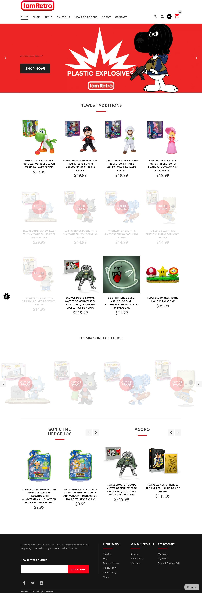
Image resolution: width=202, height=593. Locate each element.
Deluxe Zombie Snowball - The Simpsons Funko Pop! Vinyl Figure (39, 234)
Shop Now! (35, 68)
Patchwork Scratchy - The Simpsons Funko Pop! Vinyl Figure (80, 234)
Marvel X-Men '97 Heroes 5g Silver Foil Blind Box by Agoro (163, 488)
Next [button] (199, 384)
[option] (25, 383)
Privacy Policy (109, 567)
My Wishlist (163, 558)
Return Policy (137, 558)
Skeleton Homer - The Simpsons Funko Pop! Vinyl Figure (39, 301)
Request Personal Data (169, 563)
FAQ (105, 558)
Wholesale (136, 563)
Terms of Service (111, 563)
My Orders (163, 553)
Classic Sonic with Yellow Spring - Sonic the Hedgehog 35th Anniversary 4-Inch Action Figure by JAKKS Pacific (39, 496)
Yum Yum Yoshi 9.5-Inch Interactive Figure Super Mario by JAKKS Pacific (39, 164)
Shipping (135, 553)
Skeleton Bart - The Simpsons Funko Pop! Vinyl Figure (163, 234)
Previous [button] (3, 384)
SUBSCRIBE (78, 569)
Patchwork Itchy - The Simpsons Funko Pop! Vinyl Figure (122, 234)
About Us (107, 553)
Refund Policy (110, 572)
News (106, 576)
